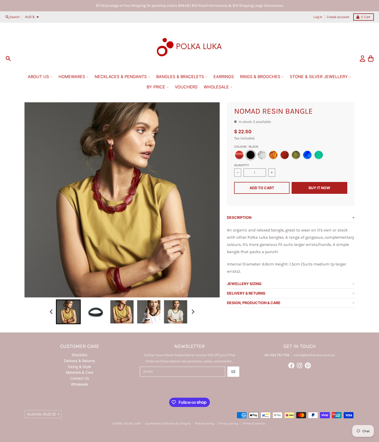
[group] (68, 311)
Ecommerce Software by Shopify (168, 423)
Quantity (241, 165)
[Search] (8, 58)
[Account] (362, 58)
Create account (338, 17)
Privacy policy (228, 423)
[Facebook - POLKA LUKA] (291, 365)
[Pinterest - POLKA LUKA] (308, 365)
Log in (318, 17)
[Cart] (371, 58)
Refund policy (204, 423)
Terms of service (254, 423)
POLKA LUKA (132, 423)
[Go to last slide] (51, 312)
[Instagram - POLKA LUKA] (299, 365)
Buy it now (319, 188)
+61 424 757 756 (276, 355)
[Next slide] (192, 312)
